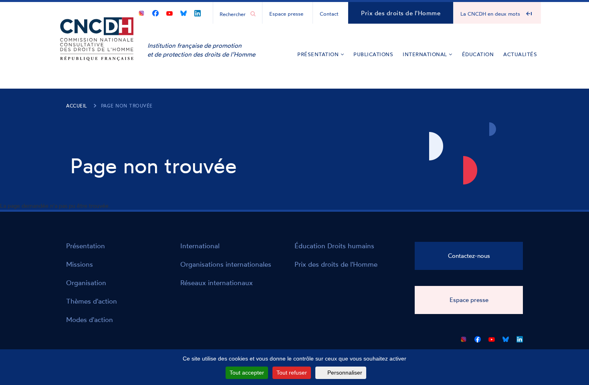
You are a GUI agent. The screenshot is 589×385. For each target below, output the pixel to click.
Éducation (478, 54)
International (426, 54)
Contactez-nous (469, 255)
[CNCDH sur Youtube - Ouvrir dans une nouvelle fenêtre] (169, 11)
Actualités (520, 54)
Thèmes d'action (91, 301)
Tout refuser (291, 372)
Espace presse (286, 13)
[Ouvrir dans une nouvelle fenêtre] (141, 11)
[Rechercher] (253, 14)
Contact (329, 13)
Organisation (86, 282)
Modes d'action (89, 319)
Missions (79, 264)
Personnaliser (344, 372)
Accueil (76, 106)
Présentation (319, 54)
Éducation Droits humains (334, 245)
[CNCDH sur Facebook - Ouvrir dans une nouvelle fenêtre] (155, 11)
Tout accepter (247, 372)
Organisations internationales (225, 264)
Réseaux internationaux (216, 282)
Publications (373, 54)
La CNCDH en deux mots (490, 13)
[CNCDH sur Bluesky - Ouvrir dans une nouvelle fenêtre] (183, 11)
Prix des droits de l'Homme (400, 13)
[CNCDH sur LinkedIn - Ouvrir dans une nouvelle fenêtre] (197, 11)
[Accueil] (97, 51)
